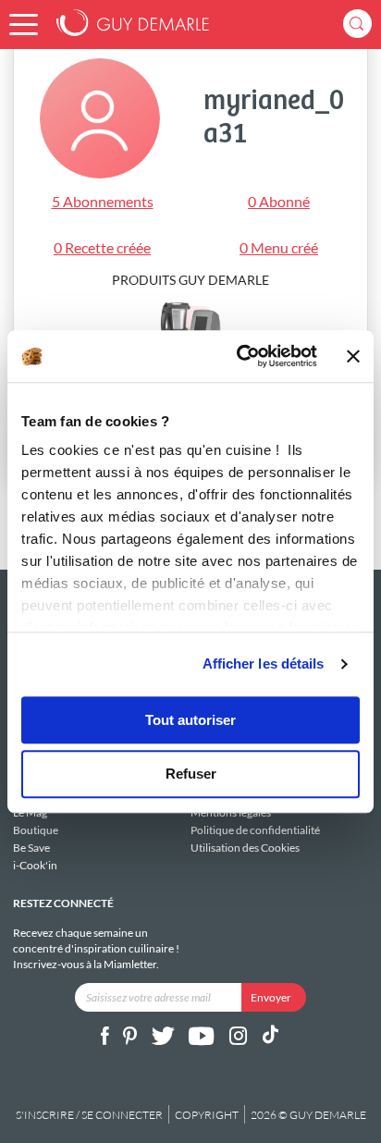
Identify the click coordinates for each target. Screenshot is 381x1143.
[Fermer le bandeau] (353, 356)
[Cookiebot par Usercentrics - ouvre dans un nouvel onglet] (240, 356)
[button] (23, 24)
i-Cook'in (35, 864)
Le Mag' (31, 812)
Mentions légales (230, 812)
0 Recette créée (102, 247)
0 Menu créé (279, 247)
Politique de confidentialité (255, 830)
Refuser (191, 774)
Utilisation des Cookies (245, 847)
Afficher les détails (264, 663)
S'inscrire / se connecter (89, 1115)
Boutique (35, 830)
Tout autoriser (190, 720)
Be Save (31, 847)
